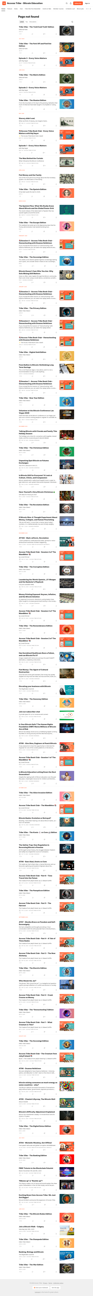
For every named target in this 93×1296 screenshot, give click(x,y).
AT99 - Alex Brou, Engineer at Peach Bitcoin (38, 743)
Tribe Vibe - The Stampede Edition (34, 1239)
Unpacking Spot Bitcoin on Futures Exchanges (34, 462)
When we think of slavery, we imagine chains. (33, 121)
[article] (46, 30)
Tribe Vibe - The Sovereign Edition (34, 257)
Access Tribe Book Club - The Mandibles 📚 (37, 805)
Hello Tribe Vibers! (24, 311)
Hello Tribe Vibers (24, 835)
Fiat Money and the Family (30, 175)
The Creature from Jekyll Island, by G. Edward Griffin (35, 881)
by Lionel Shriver (24, 557)
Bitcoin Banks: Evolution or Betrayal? (35, 818)
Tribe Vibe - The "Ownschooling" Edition (36, 1010)
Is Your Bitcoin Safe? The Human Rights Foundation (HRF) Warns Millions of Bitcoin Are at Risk (37, 726)
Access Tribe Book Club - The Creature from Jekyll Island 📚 (38, 1055)
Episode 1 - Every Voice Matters (32, 146)
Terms (50, 1283)
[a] (67, 62)
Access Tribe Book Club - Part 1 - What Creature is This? (35, 1023)
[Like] (20, 95)
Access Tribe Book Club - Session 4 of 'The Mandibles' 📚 (37, 553)
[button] (3, 9)
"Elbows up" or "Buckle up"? (31, 1181)
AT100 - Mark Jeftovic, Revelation (34, 538)
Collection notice (58, 1283)
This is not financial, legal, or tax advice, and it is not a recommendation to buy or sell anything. (35, 371)
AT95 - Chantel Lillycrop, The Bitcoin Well (37, 1099)
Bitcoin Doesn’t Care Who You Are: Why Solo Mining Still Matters (36, 272)
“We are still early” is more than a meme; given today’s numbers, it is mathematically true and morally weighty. (36, 523)
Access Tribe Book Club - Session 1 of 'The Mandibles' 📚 (37, 758)
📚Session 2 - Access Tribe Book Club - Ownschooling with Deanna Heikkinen (36, 322)
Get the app (55, 1287)
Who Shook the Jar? (27, 981)
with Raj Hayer (23, 61)
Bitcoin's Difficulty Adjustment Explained (37, 1112)
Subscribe (78, 3)
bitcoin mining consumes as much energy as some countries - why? (38, 1084)
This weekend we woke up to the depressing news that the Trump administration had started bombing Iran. (37, 226)
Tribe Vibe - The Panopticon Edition (34, 890)
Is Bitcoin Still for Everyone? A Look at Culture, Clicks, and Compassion (35, 476)
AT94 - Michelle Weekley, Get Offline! (35, 1143)
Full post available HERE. (26, 584)
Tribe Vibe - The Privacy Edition (32, 308)
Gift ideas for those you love (28, 494)
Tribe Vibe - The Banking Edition (33, 1155)
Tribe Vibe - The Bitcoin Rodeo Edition (35, 1214)
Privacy (45, 1283)
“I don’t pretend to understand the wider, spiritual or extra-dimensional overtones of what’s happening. (37, 541)
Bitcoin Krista (45, 544)
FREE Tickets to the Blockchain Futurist (36, 1168)
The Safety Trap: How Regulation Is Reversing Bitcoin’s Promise (34, 846)
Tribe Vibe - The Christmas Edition (34, 448)
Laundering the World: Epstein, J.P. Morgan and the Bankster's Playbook (37, 581)
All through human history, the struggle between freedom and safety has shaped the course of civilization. (37, 851)
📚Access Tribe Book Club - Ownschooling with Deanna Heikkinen (37, 339)
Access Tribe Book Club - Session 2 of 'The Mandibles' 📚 (37, 639)
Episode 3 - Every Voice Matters (33, 58)
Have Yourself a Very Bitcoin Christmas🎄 (37, 492)
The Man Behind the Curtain (31, 158)
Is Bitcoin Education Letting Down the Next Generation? (37, 773)
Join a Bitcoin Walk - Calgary (31, 1227)
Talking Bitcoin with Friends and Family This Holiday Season (38, 432)
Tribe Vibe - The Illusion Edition (32, 100)
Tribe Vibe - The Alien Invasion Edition (35, 793)
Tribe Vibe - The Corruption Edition (34, 567)
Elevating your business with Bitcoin (35, 686)
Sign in (87, 3)
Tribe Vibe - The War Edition (31, 1265)
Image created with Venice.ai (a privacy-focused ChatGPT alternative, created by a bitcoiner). (36, 659)
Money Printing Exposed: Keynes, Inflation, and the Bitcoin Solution (37, 595)
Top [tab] (27, 22)
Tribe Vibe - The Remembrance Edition (35, 626)
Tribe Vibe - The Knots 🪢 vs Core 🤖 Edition (38, 832)
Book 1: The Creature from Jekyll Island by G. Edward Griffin (37, 1058)
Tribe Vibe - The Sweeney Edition (33, 699)
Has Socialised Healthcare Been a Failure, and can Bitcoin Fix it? (36, 654)
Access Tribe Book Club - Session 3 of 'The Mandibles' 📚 (37, 612)
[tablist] (28, 22)
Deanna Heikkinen (28, 280)
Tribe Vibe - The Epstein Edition (32, 189)
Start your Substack (42, 1287)
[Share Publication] (70, 3)
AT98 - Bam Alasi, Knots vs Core (33, 862)
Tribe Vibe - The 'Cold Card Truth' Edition (36, 27)
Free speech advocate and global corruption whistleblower (37, 1145)
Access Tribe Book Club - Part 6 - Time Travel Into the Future (35, 877)
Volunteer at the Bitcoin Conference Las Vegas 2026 (36, 412)
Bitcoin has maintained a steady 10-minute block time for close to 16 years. (37, 1115)
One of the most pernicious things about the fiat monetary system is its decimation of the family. (37, 178)
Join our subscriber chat (29, 712)
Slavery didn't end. (27, 118)
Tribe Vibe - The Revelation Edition (34, 505)
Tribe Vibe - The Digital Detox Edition (35, 1126)
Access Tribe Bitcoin (29, 63)
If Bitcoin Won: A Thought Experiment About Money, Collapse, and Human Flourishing (38, 518)
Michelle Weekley (46, 1147)
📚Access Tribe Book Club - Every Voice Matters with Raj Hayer (36, 132)
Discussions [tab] (32, 22)
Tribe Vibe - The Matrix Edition (32, 75)
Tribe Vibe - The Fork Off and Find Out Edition (35, 45)
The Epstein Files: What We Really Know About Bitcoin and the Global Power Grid (36, 207)
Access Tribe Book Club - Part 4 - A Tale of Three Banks (37, 939)
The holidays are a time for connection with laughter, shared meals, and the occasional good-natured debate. (37, 437)
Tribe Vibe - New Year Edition (31, 398)
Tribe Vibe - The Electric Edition (33, 968)
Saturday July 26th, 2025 (26, 1229)
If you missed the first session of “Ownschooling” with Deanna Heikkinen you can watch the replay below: (36, 327)
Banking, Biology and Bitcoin (31, 1252)
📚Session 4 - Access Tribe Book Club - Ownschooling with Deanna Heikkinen (36, 242)
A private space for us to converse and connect (33, 714)
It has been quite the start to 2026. (30, 192)
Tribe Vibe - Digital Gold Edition (32, 352)
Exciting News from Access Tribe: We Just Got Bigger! (37, 1196)
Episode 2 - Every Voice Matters (33, 88)
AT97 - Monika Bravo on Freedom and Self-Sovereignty (37, 923)
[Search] (66, 3)
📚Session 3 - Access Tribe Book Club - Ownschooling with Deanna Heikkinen (36, 293)
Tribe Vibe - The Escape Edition (32, 223)
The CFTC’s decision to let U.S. (28, 465)
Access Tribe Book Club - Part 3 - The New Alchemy (37, 954)
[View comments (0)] (32, 34)
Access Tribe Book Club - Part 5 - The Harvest (35, 904)
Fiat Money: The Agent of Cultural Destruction (33, 671)
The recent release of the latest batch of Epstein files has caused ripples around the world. (36, 212)
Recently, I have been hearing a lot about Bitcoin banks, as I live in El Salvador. (37, 821)
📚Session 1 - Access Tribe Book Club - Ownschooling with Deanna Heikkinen (36, 382)
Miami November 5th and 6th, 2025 (30, 1171)
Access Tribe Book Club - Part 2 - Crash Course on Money (36, 996)
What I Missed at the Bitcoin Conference (31, 161)
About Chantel (23, 1102)
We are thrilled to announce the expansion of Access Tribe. (37, 1200)
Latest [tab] (22, 22)
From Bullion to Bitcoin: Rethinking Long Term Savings (36, 366)
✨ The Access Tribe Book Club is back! (31, 136)
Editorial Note (23, 29)
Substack (37, 1292)
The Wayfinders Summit (26, 689)
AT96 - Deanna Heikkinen (30, 1068)
